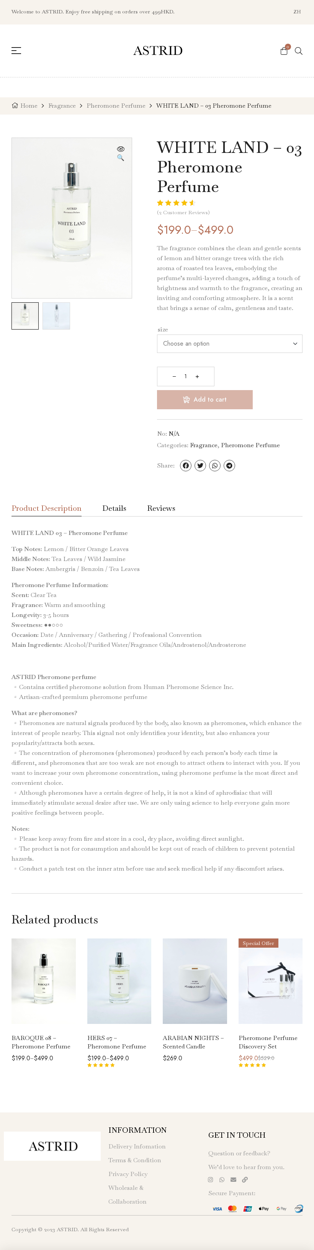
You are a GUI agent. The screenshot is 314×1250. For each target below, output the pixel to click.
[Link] (244, 1180)
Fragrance (62, 106)
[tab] (46, 510)
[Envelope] (233, 1180)
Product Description (46, 509)
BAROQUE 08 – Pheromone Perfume (40, 1042)
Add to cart (210, 399)
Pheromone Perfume (116, 106)
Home (29, 106)
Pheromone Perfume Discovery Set (268, 1042)
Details (114, 509)
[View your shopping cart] (284, 51)
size (163, 329)
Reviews (161, 509)
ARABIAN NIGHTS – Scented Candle (193, 1042)
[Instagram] (210, 1180)
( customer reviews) (183, 212)
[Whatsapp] (221, 1180)
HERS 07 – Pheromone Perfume (116, 1042)
